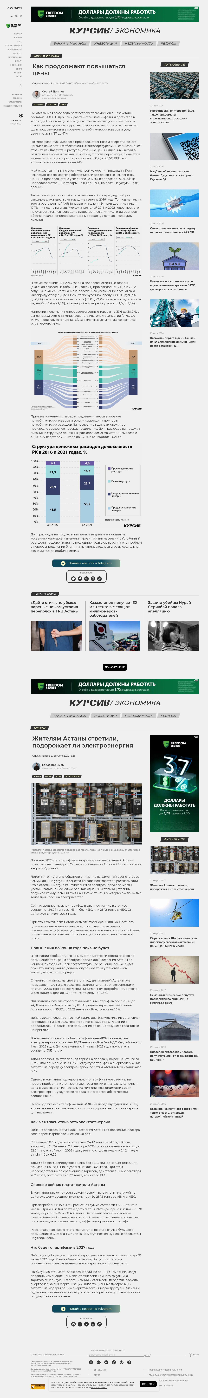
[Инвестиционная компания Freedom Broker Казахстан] (13, 26)
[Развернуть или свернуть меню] (21, 85)
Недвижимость (138, 43)
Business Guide (14, 49)
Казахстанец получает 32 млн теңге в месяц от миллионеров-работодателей (113, 609)
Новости (17, 34)
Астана (37, 776)
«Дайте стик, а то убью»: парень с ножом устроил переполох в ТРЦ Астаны (54, 606)
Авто (19, 42)
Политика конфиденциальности (165, 1370)
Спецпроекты (15, 102)
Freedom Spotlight (12, 106)
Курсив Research (13, 46)
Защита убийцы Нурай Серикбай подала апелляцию (169, 606)
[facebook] (129, 1362)
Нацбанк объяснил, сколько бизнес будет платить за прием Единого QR (172, 175)
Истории (17, 38)
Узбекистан (16, 124)
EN (16, 16)
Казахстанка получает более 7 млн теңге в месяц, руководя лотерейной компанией (174, 1112)
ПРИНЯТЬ (148, 1384)
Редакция (17, 94)
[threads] (122, 1362)
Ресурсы (168, 43)
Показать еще (115, 667)
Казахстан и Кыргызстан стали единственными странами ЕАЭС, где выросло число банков (173, 285)
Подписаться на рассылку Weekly (108, 1351)
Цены (63, 105)
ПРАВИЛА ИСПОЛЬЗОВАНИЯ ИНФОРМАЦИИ (168, 1380)
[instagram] (91, 1362)
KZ (21, 16)
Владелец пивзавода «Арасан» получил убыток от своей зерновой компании (174, 1055)
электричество (72, 776)
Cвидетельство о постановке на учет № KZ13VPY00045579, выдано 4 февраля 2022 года (56, 1370)
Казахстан (16, 120)
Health (18, 61)
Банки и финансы (69, 43)
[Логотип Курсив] (14, 8)
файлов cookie (99, 1387)
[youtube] (106, 1362)
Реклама (17, 98)
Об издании (100, 1370)
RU (12, 16)
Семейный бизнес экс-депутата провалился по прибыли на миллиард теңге (172, 999)
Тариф (48, 776)
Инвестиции (105, 43)
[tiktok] (114, 1362)
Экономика (16, 65)
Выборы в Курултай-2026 (161, 1386)
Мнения (18, 73)
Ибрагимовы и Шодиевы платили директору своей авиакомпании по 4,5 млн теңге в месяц (173, 942)
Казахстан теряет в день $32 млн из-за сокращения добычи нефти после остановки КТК (173, 342)
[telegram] (99, 1362)
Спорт (19, 69)
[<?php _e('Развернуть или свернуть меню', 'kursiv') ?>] (21, 116)
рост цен (52, 105)
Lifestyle (17, 53)
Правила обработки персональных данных (171, 1375)
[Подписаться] (148, 1355)
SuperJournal (15, 57)
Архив (19, 77)
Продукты (38, 105)
